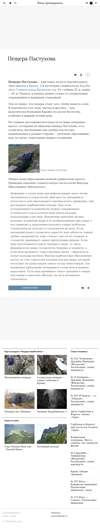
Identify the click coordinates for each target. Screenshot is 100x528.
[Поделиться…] (87, 3)
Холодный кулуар (48, 446)
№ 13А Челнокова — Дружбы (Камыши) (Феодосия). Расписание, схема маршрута (83, 364)
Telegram (55, 513)
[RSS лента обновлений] (96, 3)
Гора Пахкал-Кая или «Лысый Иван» (18, 448)
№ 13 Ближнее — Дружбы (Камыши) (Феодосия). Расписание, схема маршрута (82, 383)
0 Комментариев (30, 288)
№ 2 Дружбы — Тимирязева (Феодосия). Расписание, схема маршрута (82, 458)
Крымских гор (46, 89)
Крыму (33, 85)
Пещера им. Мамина (18, 411)
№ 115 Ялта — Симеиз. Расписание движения (83, 500)
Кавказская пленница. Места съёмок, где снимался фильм (84, 441)
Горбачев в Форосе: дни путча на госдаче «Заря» (84, 427)
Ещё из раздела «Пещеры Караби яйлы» (24, 351)
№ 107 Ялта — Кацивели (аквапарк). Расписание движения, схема (84, 485)
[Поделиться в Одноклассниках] (81, 74)
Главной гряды (26, 89)
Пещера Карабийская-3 (52, 411)
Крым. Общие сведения (79, 473)
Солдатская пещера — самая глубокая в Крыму (51, 380)
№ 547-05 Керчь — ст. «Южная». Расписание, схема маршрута (84, 400)
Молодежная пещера (18, 377)
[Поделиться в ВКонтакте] (75, 74)
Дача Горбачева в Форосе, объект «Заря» (82, 414)
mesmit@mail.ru (59, 516)
